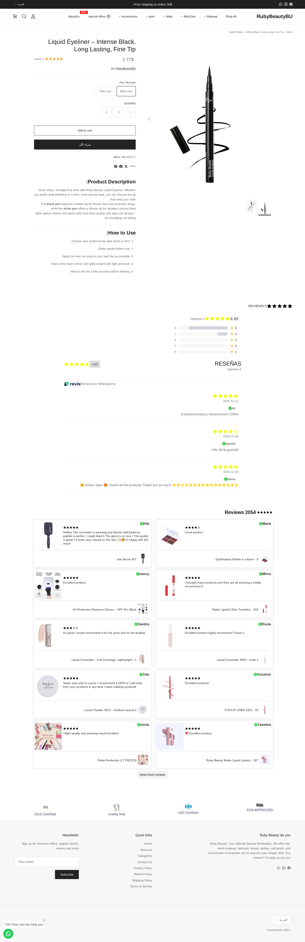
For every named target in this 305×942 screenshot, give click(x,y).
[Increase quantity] (107, 112)
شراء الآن (85, 144)
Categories (145, 855)
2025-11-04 (230, 471)
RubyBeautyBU (126, 68)
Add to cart (85, 130)
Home (290, 32)
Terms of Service (141, 886)
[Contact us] (8, 934)
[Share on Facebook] (120, 166)
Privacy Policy (143, 868)
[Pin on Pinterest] (115, 166)
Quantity (130, 103)
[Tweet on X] (126, 166)
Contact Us (145, 862)
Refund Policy (143, 874)
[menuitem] (231, 16)
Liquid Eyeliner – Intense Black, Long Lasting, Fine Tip (256, 32)
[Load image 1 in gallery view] (208, 117)
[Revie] (72, 383)
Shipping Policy (142, 880)
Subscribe (66, 874)
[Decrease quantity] (131, 112)
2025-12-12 (230, 401)
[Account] (34, 16)
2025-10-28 (230, 436)
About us (146, 849)
